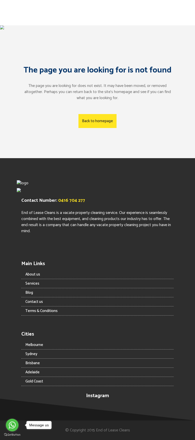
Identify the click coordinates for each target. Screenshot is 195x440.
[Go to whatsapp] (12, 425)
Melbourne (34, 345)
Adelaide (32, 372)
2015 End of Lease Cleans (108, 430)
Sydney (31, 354)
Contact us (34, 302)
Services (32, 283)
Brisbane (32, 363)
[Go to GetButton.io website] (12, 434)
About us (32, 274)
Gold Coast (34, 381)
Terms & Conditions (41, 311)
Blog (29, 292)
